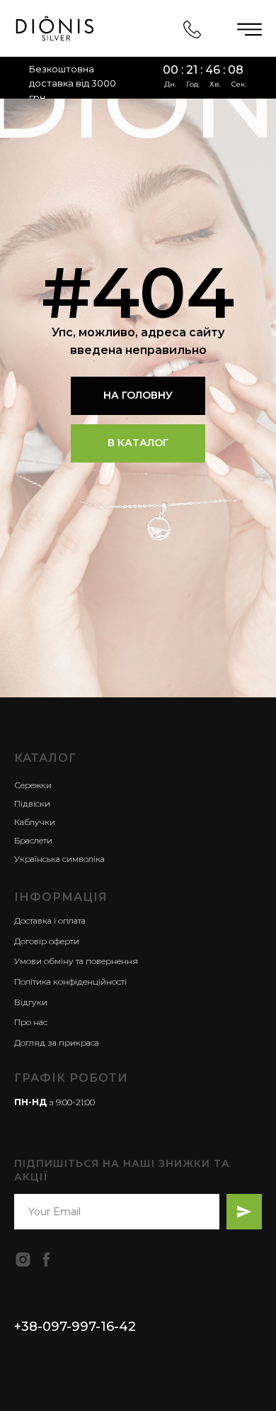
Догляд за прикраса (56, 1042)
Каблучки (34, 822)
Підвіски (32, 803)
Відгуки (30, 1002)
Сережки (33, 785)
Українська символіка (59, 858)
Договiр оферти (46, 941)
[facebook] (46, 1259)
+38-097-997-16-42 (75, 1326)
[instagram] (23, 1259)
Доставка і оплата (50, 920)
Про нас (30, 1022)
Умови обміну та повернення (76, 961)
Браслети (33, 840)
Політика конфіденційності (70, 981)
